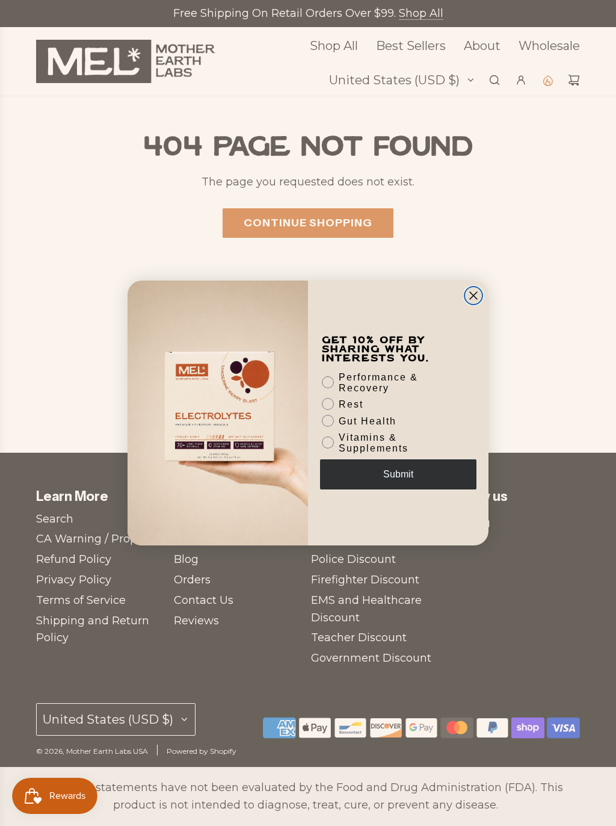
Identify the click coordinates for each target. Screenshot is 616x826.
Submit (398, 474)
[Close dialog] (473, 296)
